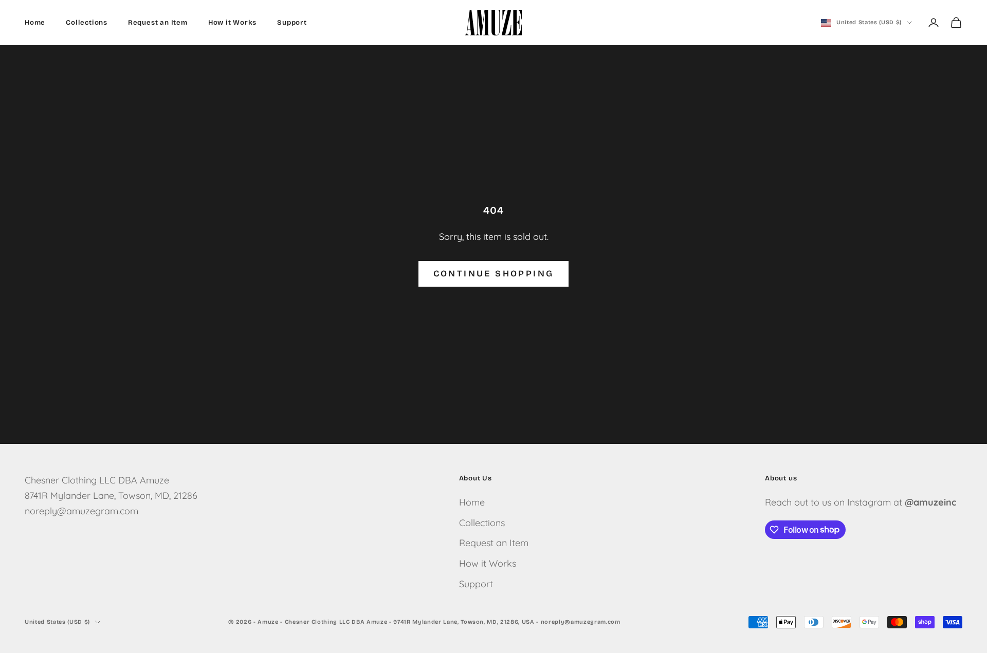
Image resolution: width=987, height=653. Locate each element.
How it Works (232, 22)
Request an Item (158, 22)
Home (35, 22)
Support (292, 22)
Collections (86, 22)
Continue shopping (493, 273)
